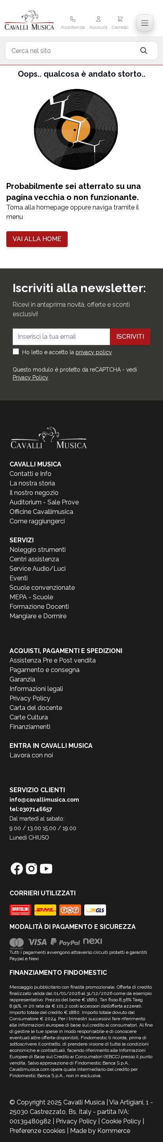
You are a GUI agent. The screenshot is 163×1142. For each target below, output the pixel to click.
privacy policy (94, 352)
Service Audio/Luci (37, 568)
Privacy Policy (30, 377)
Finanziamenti (29, 727)
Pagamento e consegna (44, 670)
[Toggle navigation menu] (145, 23)
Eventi (18, 578)
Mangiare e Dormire (37, 616)
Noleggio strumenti (37, 549)
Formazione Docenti (39, 606)
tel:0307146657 (30, 809)
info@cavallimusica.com (44, 800)
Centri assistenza (34, 559)
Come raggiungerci (37, 521)
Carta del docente (35, 708)
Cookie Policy (121, 1121)
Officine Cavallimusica (41, 511)
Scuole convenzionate (42, 587)
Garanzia (22, 679)
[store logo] (29, 20)
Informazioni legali (36, 689)
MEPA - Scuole (31, 597)
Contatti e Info (30, 474)
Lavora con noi (31, 755)
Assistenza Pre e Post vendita (52, 660)
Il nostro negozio (34, 492)
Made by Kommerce (100, 1130)
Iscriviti (130, 336)
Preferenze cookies (37, 1130)
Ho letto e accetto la (67, 352)
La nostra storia (32, 483)
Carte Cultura (28, 717)
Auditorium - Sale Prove (44, 502)
